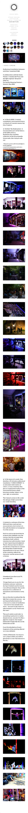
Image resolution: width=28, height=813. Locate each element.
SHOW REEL (14, 14)
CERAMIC (14, 29)
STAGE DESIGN (14, 17)
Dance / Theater (14, 20)
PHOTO (14, 28)
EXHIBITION (14, 22)
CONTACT (13, 35)
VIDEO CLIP (14, 26)
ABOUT (14, 34)
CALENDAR (14, 32)
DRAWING (14, 25)
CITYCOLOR (14, 18)
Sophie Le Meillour (14, 7)
